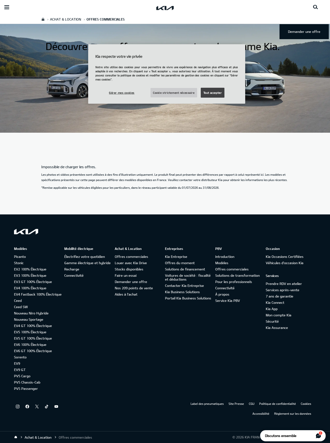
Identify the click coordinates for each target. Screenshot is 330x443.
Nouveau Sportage (28, 319)
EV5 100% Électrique (30, 332)
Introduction (224, 256)
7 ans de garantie (279, 296)
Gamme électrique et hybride (87, 263)
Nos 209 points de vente (134, 288)
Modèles (221, 263)
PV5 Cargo (22, 376)
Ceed (18, 300)
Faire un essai (125, 275)
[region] (166, 74)
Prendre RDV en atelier (284, 284)
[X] (37, 406)
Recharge (71, 269)
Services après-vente (282, 290)
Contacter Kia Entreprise (184, 285)
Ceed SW (21, 307)
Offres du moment (180, 263)
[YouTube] (56, 406)
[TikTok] (46, 406)
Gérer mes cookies (122, 92)
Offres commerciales (131, 256)
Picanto (20, 256)
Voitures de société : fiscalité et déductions (188, 277)
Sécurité (272, 321)
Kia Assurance (277, 328)
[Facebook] (27, 406)
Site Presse (236, 403)
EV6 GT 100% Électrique (33, 351)
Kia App (272, 309)
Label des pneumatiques (207, 403)
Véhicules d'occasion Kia (284, 263)
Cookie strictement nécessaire (174, 92)
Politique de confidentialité (277, 403)
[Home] (15, 437)
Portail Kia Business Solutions (188, 298)
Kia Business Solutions (182, 292)
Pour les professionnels (233, 282)
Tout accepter (212, 92)
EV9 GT (20, 370)
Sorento (20, 357)
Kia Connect (275, 302)
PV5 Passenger (26, 388)
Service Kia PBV (227, 300)
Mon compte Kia (278, 315)
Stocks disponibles (129, 269)
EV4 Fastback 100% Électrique (38, 294)
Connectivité (74, 275)
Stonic (19, 263)
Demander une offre (304, 31)
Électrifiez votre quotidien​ (84, 256)
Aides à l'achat (126, 294)
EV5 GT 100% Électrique (33, 338)
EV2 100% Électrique (30, 269)
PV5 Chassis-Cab (27, 382)
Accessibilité (260, 413)
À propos (222, 294)
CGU (251, 403)
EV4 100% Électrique (30, 288)
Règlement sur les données (292, 413)
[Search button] (315, 7)
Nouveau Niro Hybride (31, 313)
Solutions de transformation (237, 275)
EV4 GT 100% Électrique (33, 326)
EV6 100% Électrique (30, 344)
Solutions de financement (185, 269)
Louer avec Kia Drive (131, 263)
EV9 (17, 363)
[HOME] (43, 19)
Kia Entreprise (176, 256)
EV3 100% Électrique (30, 275)
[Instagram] (17, 406)
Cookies (306, 403)
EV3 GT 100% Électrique (33, 282)
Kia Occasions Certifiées (284, 256)
